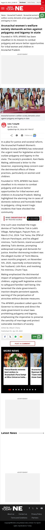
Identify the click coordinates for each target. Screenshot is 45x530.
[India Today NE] (15, 8)
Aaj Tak (39, 2)
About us (11, 514)
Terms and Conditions (19, 518)
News (3, 15)
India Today (31, 2)
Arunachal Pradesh (14, 15)
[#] (16, 337)
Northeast (23, 2)
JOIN (34, 337)
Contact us (23, 514)
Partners (35, 518)
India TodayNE (13, 124)
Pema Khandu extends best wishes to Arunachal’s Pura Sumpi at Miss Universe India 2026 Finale (15, 373)
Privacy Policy (37, 514)
